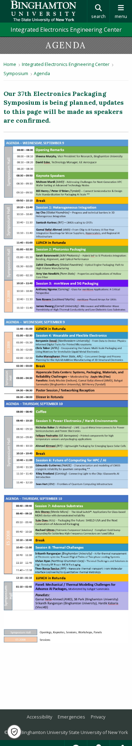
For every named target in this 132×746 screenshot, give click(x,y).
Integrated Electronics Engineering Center (66, 29)
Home (10, 64)
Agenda (42, 73)
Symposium (16, 73)
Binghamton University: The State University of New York (43, 11)
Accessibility (39, 717)
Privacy (98, 717)
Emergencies (71, 717)
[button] (14, 731)
